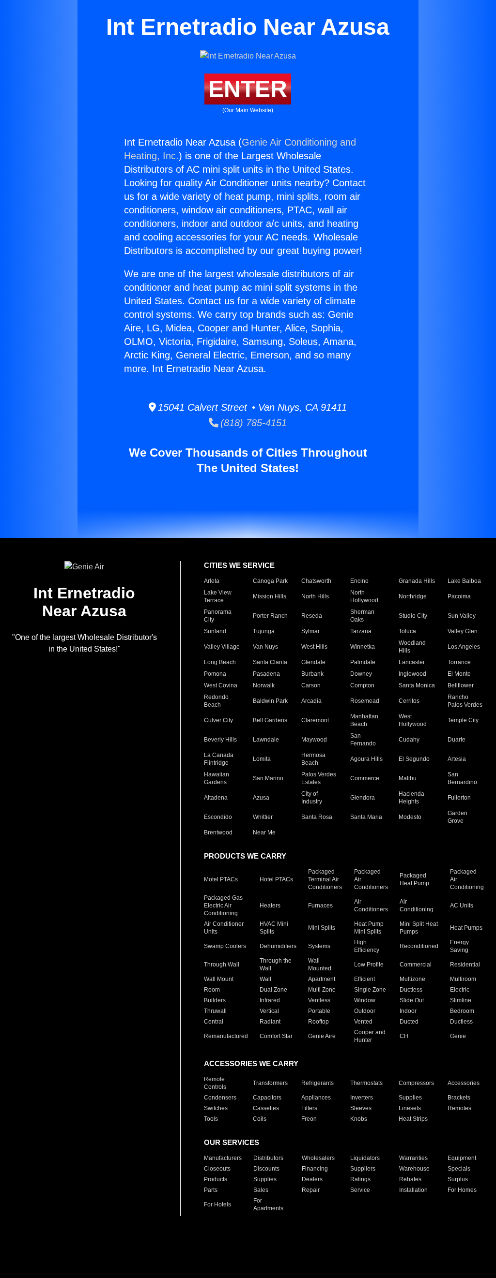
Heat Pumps (466, 927)
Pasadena (266, 673)
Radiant (270, 1021)
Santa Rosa (316, 817)
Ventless (319, 1000)
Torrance (459, 662)
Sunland (215, 631)
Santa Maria (366, 817)
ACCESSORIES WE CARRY (251, 1063)
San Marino (268, 778)
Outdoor (364, 1011)
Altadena (216, 797)
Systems (319, 946)
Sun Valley (462, 615)
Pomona (215, 673)
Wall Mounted (319, 964)
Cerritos (409, 701)
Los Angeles (464, 646)
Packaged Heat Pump (414, 879)
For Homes (462, 1190)
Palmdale (362, 662)
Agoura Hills (366, 759)
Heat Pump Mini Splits (369, 928)
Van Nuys (265, 646)
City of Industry (311, 797)
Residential (465, 964)
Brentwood (218, 832)
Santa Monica (417, 685)
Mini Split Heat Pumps (419, 928)
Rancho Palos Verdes (465, 701)
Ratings (360, 1179)
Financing (315, 1168)
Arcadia (311, 701)
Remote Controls (215, 1083)
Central (213, 1021)
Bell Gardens (270, 720)
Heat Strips (413, 1118)
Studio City (413, 615)
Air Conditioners (371, 905)
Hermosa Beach (313, 759)
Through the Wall (276, 964)
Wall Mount (218, 979)
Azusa (261, 797)
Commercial (416, 964)
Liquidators (365, 1158)
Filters (309, 1108)
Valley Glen (463, 631)
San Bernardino (462, 778)
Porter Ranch (270, 615)
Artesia (457, 759)
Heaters (270, 905)
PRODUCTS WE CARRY (245, 856)
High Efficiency (366, 946)
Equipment (462, 1158)
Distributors (268, 1158)
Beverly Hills (220, 739)
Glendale (313, 662)
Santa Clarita (270, 662)
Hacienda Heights (411, 797)
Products (215, 1179)
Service (360, 1190)
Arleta (211, 581)
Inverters (361, 1097)
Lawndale (266, 739)
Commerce (364, 778)
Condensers (220, 1097)
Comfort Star (276, 1036)
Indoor (408, 1011)
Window (364, 1000)
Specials (459, 1168)
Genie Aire (322, 1036)
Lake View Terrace (218, 596)
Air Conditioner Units (224, 928)
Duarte (456, 739)
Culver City (218, 720)
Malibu (408, 778)
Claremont (315, 720)
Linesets (410, 1108)
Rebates (410, 1179)
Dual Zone (273, 989)
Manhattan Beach (364, 720)
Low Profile (369, 964)
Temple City (463, 720)
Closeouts (217, 1168)
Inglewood (412, 673)
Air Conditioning (417, 905)
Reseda (311, 615)
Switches (216, 1108)
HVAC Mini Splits (274, 928)
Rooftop (318, 1021)
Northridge (413, 596)
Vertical (269, 1011)
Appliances (316, 1097)
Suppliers (362, 1168)
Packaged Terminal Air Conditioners (325, 879)
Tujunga (264, 631)
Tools (211, 1118)
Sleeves (361, 1108)
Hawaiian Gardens (216, 778)
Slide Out (412, 1000)
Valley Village (222, 646)
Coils (259, 1118)
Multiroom (463, 979)
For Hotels (217, 1204)
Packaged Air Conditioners (371, 879)
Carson (311, 685)
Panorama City (218, 616)
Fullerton (459, 797)
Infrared (270, 1000)
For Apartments (268, 1204)
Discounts (266, 1168)
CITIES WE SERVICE (239, 565)
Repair (311, 1190)
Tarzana (361, 631)
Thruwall (215, 1011)
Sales (260, 1190)
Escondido (218, 817)
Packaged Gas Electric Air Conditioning (223, 905)
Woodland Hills (412, 646)
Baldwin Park (270, 701)
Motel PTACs (221, 879)
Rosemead (364, 701)
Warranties (413, 1158)
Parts (210, 1190)
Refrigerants (317, 1083)
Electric (459, 989)
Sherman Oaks (362, 616)
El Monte (459, 673)
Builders (215, 1000)
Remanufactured (226, 1036)
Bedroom (462, 1011)
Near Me (264, 832)
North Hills (315, 596)
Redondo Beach (216, 701)
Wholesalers (318, 1158)
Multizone (412, 979)
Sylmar (310, 631)
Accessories (464, 1083)
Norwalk (264, 685)
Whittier (263, 817)
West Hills (314, 646)
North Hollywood (364, 596)
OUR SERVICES (231, 1142)
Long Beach (220, 662)
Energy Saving (459, 946)
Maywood (314, 739)
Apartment (321, 979)
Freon (309, 1118)
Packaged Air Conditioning (467, 879)
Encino (359, 581)
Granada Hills (417, 581)
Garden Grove (457, 817)
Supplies (410, 1097)
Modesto (410, 817)
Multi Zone (322, 989)
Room (212, 989)
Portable (319, 1011)
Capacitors (267, 1097)
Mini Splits (321, 927)
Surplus (458, 1179)
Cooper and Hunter (370, 1036)
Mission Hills (269, 596)
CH (404, 1036)
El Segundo (414, 759)
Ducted (409, 1021)
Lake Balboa (464, 581)
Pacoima (459, 596)
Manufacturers (223, 1158)
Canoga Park (270, 581)
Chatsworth (316, 581)
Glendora (362, 797)
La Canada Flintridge (218, 759)
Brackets (459, 1097)
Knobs (358, 1118)
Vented (363, 1021)
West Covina (220, 685)
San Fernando (363, 739)
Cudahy (409, 739)
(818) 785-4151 (252, 422)
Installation (413, 1190)
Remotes (459, 1108)
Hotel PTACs (276, 879)
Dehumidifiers (278, 946)
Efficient (364, 979)
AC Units (461, 905)
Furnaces (320, 905)
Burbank (312, 673)
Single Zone (370, 989)
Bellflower (461, 685)
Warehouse (414, 1168)
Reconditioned (419, 946)
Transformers (270, 1083)
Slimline (460, 1000)
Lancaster (412, 662)
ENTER (247, 89)
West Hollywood (413, 720)
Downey (361, 673)
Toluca (407, 631)
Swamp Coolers (225, 946)
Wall (265, 979)
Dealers (312, 1179)
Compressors (416, 1083)
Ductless (411, 989)
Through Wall (221, 964)
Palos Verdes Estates (318, 778)
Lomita (262, 759)
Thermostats (366, 1083)
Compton (362, 685)
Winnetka (362, 646)
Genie (458, 1036)
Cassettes (266, 1108)
